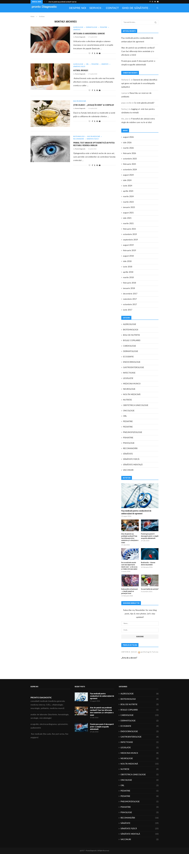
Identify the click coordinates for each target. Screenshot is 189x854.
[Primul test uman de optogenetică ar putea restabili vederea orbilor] (50, 149)
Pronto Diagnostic (80, 37)
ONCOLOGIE (128, 411)
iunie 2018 (127, 267)
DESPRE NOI (77, 7)
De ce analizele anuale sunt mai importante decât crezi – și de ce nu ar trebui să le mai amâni (129, 566)
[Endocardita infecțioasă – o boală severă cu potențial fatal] (130, 580)
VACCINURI (128, 470)
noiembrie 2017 (130, 299)
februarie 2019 (129, 251)
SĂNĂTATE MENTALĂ (133, 465)
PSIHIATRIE (128, 438)
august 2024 (128, 175)
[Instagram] (152, 2)
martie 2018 (128, 278)
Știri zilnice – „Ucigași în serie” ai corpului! (93, 105)
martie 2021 (128, 224)
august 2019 (128, 245)
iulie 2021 (127, 218)
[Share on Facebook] (92, 53)
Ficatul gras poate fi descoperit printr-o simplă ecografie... (66, 2)
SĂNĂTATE (128, 454)
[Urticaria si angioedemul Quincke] (50, 40)
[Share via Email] (99, 53)
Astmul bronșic (80, 70)
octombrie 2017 (130, 305)
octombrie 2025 (130, 159)
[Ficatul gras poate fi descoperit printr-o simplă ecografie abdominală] (149, 525)
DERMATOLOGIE (130, 351)
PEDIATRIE (128, 422)
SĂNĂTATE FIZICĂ (131, 459)
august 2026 (128, 137)
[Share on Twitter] (94, 53)
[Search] (157, 8)
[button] (44, 2)
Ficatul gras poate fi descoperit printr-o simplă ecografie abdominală (149, 536)
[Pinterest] (155, 2)
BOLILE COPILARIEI (131, 341)
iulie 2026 (127, 143)
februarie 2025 (129, 164)
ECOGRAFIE (128, 357)
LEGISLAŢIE (128, 378)
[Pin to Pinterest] (97, 53)
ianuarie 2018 (129, 288)
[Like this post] (89, 53)
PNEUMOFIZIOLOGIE (132, 432)
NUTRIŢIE (127, 400)
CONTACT (112, 7)
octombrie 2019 (130, 234)
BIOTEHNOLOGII (130, 330)
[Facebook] (149, 17)
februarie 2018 (129, 283)
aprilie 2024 (128, 191)
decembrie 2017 (130, 294)
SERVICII (95, 7)
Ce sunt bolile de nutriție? (149, 589)
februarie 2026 (129, 153)
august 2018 (128, 256)
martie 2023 (128, 202)
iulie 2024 (127, 180)
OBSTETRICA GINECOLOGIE (135, 405)
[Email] (157, 2)
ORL (125, 416)
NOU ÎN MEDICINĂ (131, 395)
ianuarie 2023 (129, 207)
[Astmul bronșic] (50, 76)
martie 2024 (128, 197)
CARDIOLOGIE (129, 346)
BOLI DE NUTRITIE (131, 335)
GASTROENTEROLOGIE (133, 368)
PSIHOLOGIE (128, 443)
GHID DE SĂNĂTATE (135, 7)
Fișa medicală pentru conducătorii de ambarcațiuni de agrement (136, 512)
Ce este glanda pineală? (144, 103)
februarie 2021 (129, 229)
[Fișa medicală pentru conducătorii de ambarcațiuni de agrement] (139, 495)
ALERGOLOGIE (129, 324)
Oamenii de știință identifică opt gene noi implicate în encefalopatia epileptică (139, 83)
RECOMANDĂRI (130, 448)
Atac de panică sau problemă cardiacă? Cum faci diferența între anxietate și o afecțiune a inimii (138, 51)
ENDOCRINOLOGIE (131, 362)
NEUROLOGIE (129, 389)
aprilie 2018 (128, 272)
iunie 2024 (127, 186)
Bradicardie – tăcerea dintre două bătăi (148, 564)
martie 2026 (128, 148)
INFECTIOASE (129, 373)
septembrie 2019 (130, 240)
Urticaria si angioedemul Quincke (89, 33)
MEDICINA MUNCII (131, 384)
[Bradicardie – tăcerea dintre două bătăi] (149, 554)
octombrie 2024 (130, 170)
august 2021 (128, 213)
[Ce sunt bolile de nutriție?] (149, 580)
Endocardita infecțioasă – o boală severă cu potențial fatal (129, 591)
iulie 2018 (127, 261)
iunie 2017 (127, 310)
